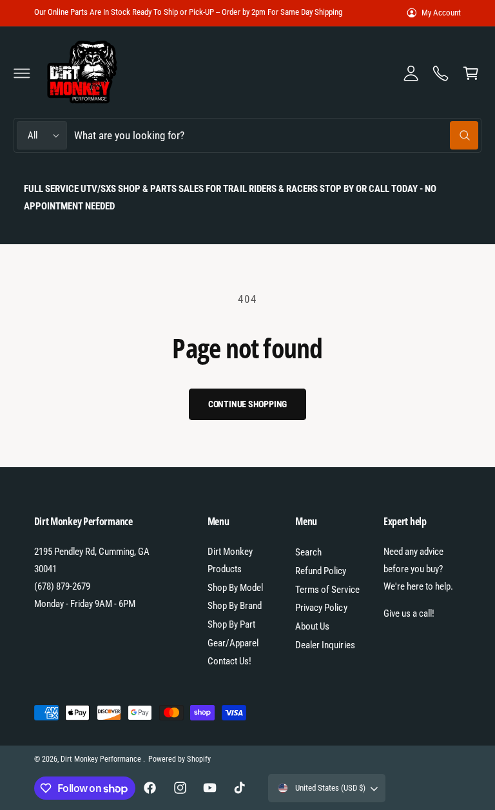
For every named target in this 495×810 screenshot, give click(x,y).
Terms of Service (327, 589)
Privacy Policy (321, 607)
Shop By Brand (235, 606)
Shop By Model (235, 587)
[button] (22, 73)
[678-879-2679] (441, 73)
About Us (312, 626)
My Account (441, 12)
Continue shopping (247, 404)
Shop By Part (231, 624)
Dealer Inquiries (324, 645)
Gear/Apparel (233, 643)
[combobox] (276, 135)
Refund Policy (320, 571)
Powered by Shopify (179, 759)
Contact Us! (229, 661)
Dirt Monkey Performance (102, 759)
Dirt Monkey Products (230, 560)
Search (308, 552)
